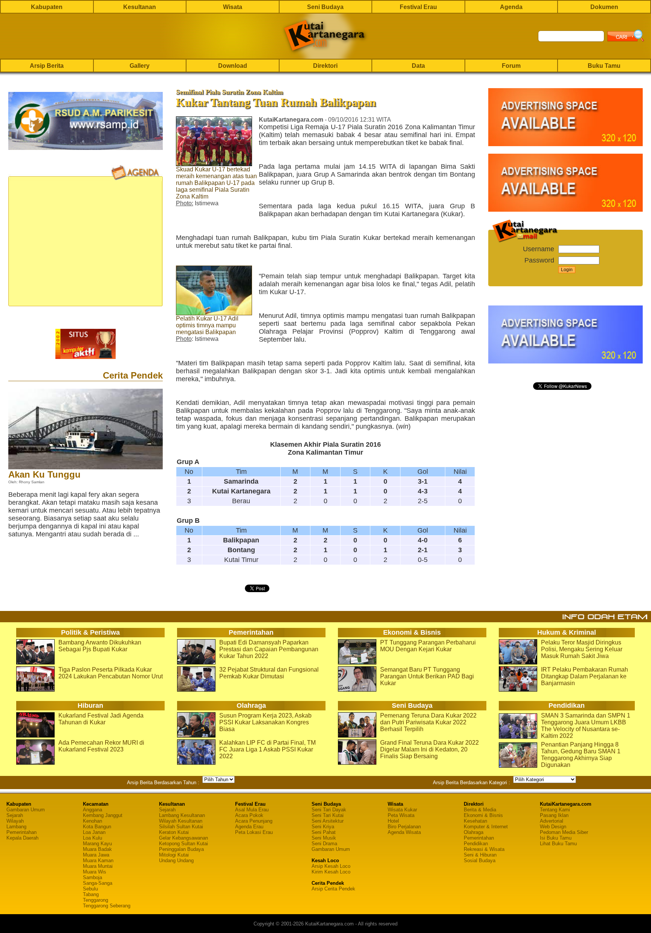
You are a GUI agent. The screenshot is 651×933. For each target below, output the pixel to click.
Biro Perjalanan (404, 826)
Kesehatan (475, 821)
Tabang (91, 894)
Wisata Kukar (402, 809)
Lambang (16, 826)
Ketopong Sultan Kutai (183, 843)
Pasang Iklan (554, 815)
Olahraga (473, 832)
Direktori (325, 66)
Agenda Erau (249, 826)
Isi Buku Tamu (556, 838)
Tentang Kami (555, 809)
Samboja (92, 877)
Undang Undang (176, 860)
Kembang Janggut (102, 815)
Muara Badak (97, 849)
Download (232, 66)
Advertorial (551, 821)
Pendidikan (476, 843)
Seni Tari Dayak (329, 809)
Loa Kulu (92, 838)
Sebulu (90, 889)
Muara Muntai (98, 866)
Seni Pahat (324, 832)
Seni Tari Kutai (328, 815)
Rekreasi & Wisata (484, 849)
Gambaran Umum (25, 809)
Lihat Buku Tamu (558, 843)
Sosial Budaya (479, 860)
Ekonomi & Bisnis (483, 815)
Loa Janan (94, 832)
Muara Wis (94, 872)
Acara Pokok (249, 815)
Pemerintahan (21, 832)
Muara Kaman (98, 860)
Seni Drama (324, 843)
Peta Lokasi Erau (254, 832)
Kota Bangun (97, 826)
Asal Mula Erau (252, 809)
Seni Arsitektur (328, 821)
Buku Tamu (604, 66)
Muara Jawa (96, 855)
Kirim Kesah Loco (331, 872)
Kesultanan (139, 7)
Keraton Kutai (174, 832)
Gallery (140, 66)
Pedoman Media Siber (564, 832)
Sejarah (14, 815)
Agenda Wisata (404, 832)
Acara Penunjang (253, 821)
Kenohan (92, 821)
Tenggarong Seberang (106, 906)
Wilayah (15, 821)
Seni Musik (324, 838)
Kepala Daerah (22, 838)
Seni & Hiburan (480, 855)
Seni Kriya (323, 826)
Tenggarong (95, 900)
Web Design (553, 826)
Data (418, 66)
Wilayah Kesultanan (180, 821)
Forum (511, 66)
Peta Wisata (401, 815)
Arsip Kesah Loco (331, 866)
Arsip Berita (47, 66)
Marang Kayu (97, 843)
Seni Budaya (325, 7)
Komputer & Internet (486, 826)
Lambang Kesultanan (182, 815)
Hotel (393, 821)
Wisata (232, 7)
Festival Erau (418, 7)
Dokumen (604, 7)
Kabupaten (47, 7)
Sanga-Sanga (97, 883)
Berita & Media (480, 809)
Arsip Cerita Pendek (333, 889)
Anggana (92, 809)
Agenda (511, 7)
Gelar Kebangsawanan (183, 838)
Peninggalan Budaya (181, 849)
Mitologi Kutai (174, 855)
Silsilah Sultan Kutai (181, 826)
